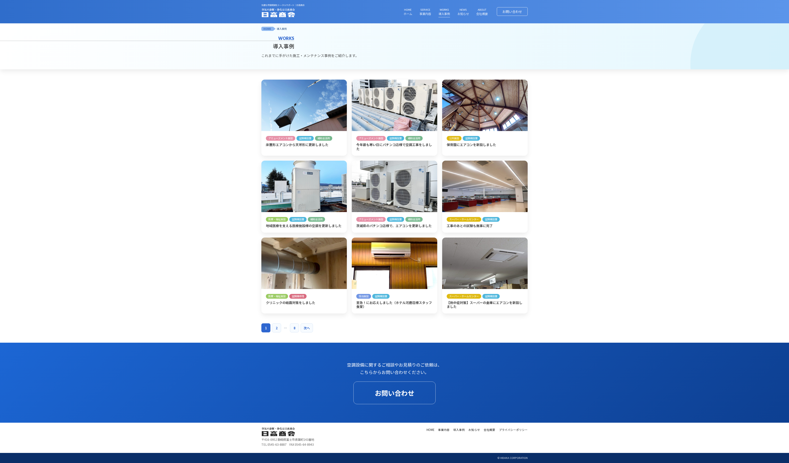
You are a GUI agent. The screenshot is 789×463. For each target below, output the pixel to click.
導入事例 (282, 29)
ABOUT (482, 12)
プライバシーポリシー (513, 430)
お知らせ (474, 430)
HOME (408, 12)
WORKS (444, 12)
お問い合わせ (512, 11)
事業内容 (444, 430)
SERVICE (425, 12)
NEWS (463, 12)
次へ (307, 328)
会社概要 (489, 430)
